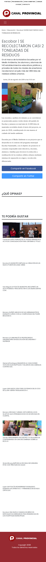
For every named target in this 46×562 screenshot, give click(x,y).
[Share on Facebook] (5, 86)
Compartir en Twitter (23, 175)
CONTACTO (26, 4)
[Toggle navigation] (5, 22)
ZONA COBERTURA (30, 1)
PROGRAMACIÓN (17, 1)
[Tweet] (5, 92)
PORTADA (7, 1)
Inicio (4, 30)
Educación (11, 30)
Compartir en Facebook (23, 168)
